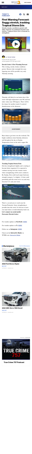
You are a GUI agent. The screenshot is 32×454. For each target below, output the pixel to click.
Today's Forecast (6, 15)
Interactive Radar (15, 235)
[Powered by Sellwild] (27, 337)
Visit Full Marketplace (24, 246)
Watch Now (27, 2)
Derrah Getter (11, 57)
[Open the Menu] (2, 2)
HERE (25, 222)
